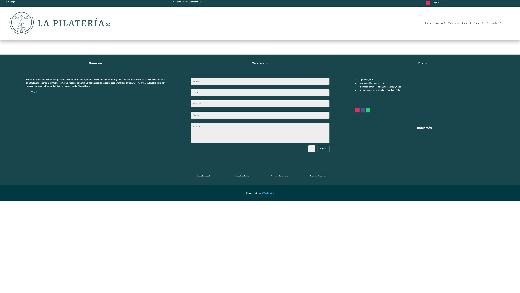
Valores (452, 23)
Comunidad (492, 23)
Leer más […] (31, 91)
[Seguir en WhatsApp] (368, 110)
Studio (464, 23)
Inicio (428, 23)
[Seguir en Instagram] (428, 3)
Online (477, 23)
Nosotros (438, 23)
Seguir (436, 2)
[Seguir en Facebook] (363, 110)
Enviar (323, 148)
